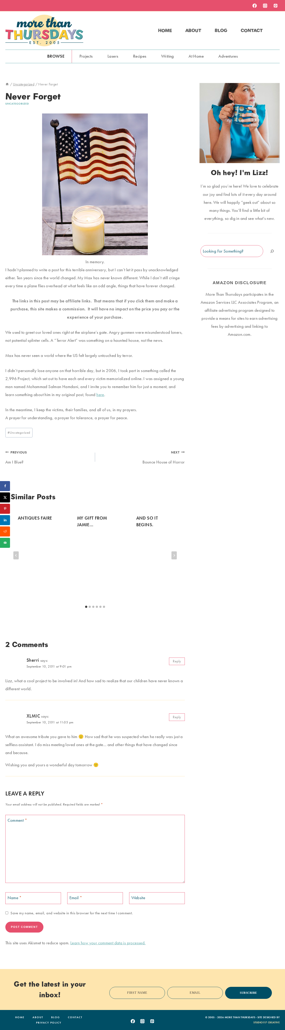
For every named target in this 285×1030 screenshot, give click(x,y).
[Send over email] (5, 543)
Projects (86, 56)
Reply (177, 661)
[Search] (272, 251)
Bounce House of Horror (163, 457)
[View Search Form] (276, 30)
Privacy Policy (48, 1022)
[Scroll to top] (274, 1013)
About (193, 30)
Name (15, 897)
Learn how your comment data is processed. (108, 943)
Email (75, 897)
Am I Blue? (16, 457)
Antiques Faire (35, 518)
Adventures (228, 56)
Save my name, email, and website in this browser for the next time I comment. (71, 913)
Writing (167, 56)
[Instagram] (265, 5)
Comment (17, 820)
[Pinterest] (275, 5)
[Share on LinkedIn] (5, 520)
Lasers (113, 56)
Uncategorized (17, 103)
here (100, 394)
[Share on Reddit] (5, 531)
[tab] (86, 607)
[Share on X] (5, 497)
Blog (221, 30)
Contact (252, 30)
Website (138, 897)
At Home (196, 56)
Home (165, 30)
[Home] (7, 84)
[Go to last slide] (16, 555)
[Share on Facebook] (5, 486)
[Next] (174, 555)
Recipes (140, 56)
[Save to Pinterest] (5, 509)
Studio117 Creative (266, 1022)
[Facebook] (254, 5)
